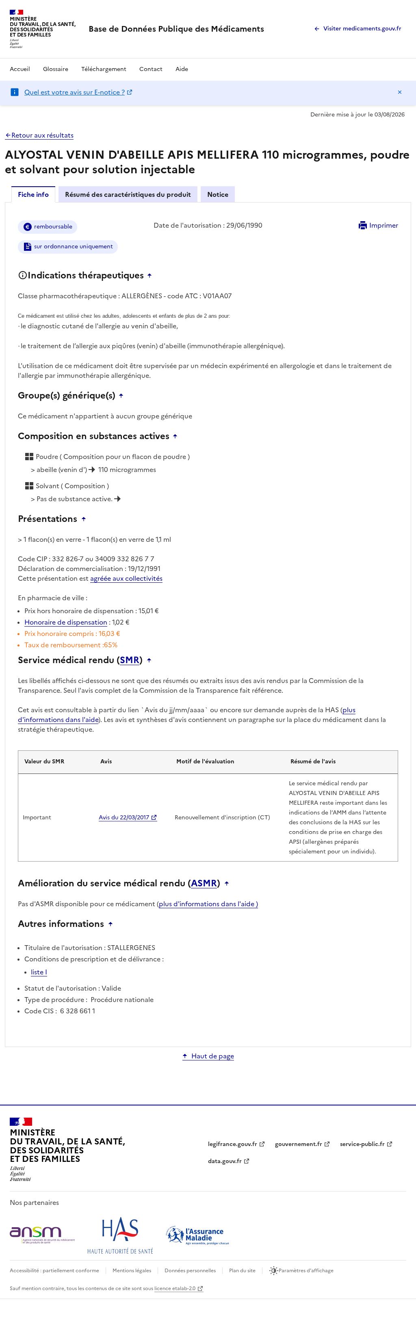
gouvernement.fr (298, 1144)
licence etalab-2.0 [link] (174, 1288)
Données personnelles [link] (190, 1270)
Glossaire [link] (55, 69)
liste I (39, 972)
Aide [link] (182, 69)
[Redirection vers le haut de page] (151, 275)
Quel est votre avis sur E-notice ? (74, 92)
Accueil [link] (20, 69)
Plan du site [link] (242, 1270)
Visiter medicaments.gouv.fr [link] (362, 28)
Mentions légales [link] (132, 1270)
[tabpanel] (208, 624)
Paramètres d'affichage (306, 1270)
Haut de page (212, 1056)
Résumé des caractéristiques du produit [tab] (128, 194)
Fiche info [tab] (33, 194)
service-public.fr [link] (362, 1144)
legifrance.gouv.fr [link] (232, 1144)
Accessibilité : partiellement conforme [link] (54, 1270)
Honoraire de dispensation (65, 622)
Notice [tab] (217, 194)
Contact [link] (150, 69)
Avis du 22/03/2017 (124, 817)
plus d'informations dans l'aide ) (208, 904)
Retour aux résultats (42, 135)
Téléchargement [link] (103, 69)
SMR (129, 660)
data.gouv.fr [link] (225, 1161)
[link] (176, 28)
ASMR (204, 883)
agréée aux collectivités (126, 578)
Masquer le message (399, 92)
